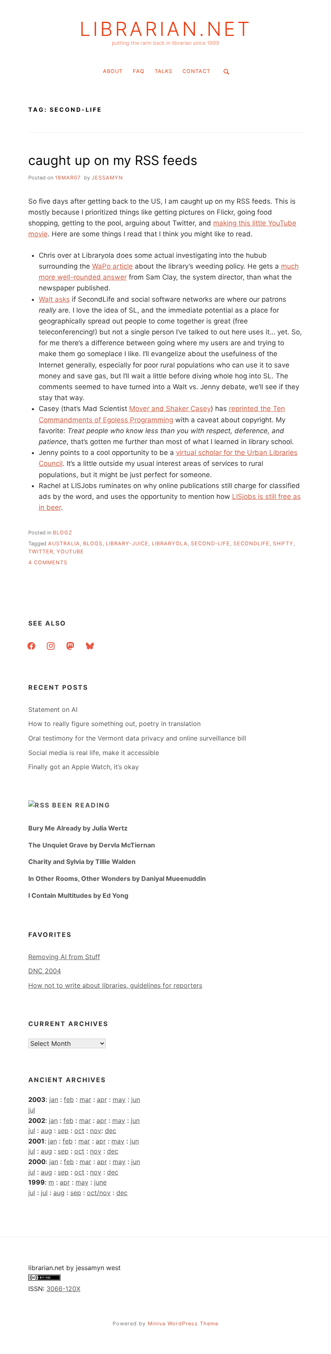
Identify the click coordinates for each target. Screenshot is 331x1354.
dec (110, 1131)
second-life (210, 543)
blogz (62, 533)
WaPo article (112, 266)
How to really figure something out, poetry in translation (114, 724)
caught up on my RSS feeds (112, 160)
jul (31, 1110)
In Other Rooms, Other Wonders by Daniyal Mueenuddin (117, 878)
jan (53, 1099)
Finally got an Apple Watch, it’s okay (83, 767)
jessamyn (107, 178)
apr (102, 1099)
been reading (81, 805)
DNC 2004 (44, 971)
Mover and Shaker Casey (170, 409)
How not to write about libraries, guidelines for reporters (115, 985)
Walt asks (54, 299)
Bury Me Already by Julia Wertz (78, 828)
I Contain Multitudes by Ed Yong (78, 895)
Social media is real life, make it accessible (93, 753)
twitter (40, 552)
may (119, 1099)
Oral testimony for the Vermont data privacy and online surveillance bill (137, 738)
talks (163, 71)
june (100, 1182)
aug (46, 1131)
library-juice (127, 543)
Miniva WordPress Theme (183, 1324)
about (113, 71)
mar (85, 1099)
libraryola (170, 543)
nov (95, 1131)
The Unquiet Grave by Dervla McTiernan (91, 845)
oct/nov (99, 1193)
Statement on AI (53, 709)
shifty (283, 543)
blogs (93, 543)
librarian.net (166, 29)
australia (64, 543)
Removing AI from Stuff (64, 957)
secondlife (251, 543)
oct (79, 1131)
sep (63, 1131)
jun (135, 1099)
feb (69, 1099)
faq (139, 71)
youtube (70, 552)
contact (196, 71)
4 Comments (47, 562)
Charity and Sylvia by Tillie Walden (82, 861)
